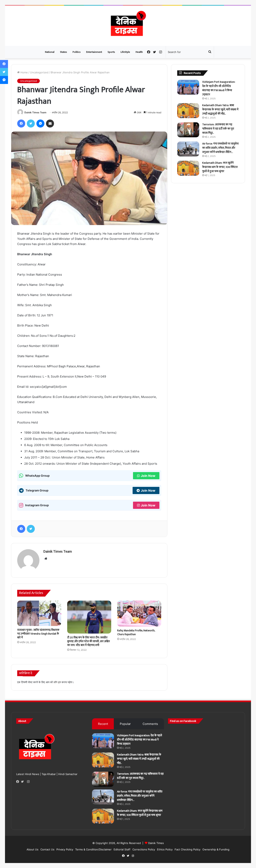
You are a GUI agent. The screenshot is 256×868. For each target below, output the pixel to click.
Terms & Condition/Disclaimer (93, 849)
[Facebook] (18, 781)
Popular (125, 724)
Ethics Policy (165, 849)
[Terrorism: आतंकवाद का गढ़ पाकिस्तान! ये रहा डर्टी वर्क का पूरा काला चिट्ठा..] (188, 129)
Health (139, 52)
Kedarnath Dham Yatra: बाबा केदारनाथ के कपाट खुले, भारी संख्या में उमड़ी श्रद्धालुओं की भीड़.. (220, 109)
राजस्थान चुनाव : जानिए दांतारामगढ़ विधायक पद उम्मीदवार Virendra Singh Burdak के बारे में (38, 634)
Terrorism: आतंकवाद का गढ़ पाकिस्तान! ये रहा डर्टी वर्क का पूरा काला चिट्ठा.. (218, 128)
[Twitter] (23, 781)
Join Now (148, 476)
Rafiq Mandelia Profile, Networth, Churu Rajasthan (136, 632)
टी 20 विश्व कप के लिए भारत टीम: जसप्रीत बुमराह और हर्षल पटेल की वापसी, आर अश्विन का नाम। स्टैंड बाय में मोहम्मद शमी (88, 641)
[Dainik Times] (128, 26)
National (49, 52)
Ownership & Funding (215, 849)
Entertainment (94, 52)
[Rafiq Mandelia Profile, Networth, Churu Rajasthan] (139, 614)
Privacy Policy (64, 849)
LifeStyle (125, 52)
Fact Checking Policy (187, 849)
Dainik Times (156, 843)
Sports (111, 52)
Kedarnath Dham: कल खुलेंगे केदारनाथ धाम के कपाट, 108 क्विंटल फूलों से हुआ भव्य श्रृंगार (220, 166)
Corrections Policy (143, 849)
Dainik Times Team (35, 112)
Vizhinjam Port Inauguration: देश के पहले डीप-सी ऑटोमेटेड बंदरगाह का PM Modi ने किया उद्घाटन (218, 88)
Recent (103, 724)
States (63, 52)
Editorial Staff (122, 849)
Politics (77, 52)
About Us (32, 849)
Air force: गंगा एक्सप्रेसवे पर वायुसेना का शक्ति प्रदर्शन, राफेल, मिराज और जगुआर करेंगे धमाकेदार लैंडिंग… (220, 147)
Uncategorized (39, 72)
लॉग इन (57, 682)
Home (24, 72)
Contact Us (47, 849)
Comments (150, 724)
